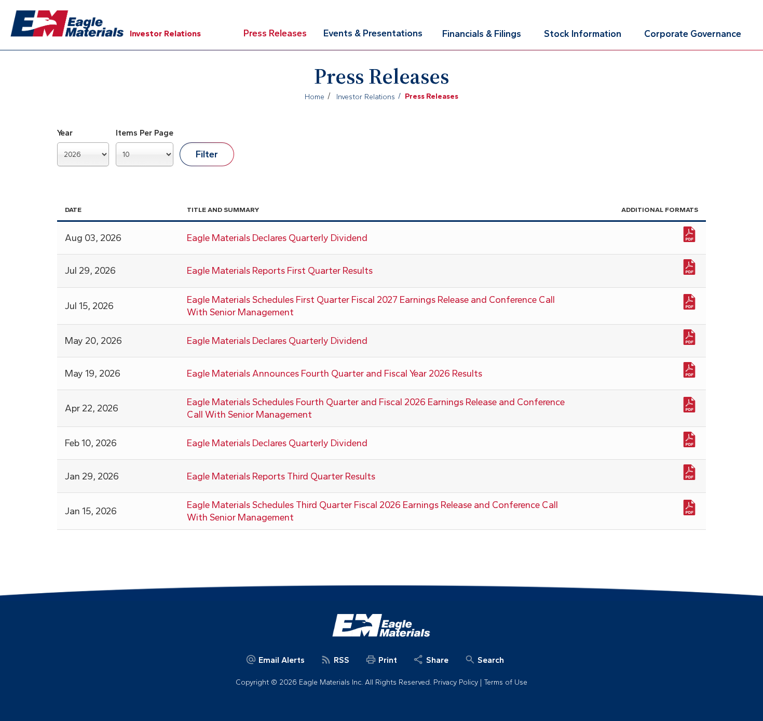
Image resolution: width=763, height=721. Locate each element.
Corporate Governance (692, 33)
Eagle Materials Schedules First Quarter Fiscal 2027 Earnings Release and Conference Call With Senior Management (371, 306)
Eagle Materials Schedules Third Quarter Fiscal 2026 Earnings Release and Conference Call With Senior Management (372, 511)
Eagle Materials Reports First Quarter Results (280, 270)
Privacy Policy (455, 682)
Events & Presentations (373, 33)
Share (436, 660)
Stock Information (582, 33)
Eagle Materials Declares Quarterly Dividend (277, 238)
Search (489, 660)
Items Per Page (144, 133)
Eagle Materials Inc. (67, 24)
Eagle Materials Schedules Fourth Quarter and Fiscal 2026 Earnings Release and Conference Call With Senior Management (376, 408)
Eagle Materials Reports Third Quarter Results (281, 476)
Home (314, 96)
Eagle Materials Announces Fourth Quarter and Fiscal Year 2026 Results (334, 373)
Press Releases (275, 33)
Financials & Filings (481, 33)
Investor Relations (165, 33)
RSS (340, 660)
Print (386, 660)
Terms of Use (505, 682)
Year (65, 133)
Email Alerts (280, 660)
